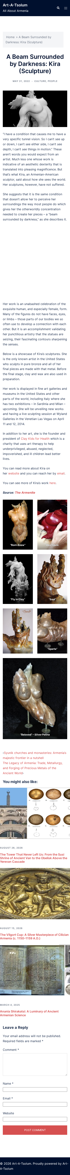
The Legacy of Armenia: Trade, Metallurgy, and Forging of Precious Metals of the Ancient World (33, 768)
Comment (11, 1050)
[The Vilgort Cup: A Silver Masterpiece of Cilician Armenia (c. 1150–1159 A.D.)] (35, 893)
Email (8, 1098)
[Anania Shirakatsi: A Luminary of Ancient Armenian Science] (35, 970)
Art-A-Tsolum (15, 5)
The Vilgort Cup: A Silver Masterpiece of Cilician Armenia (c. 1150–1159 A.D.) (34, 936)
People (52, 81)
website (13, 473)
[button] (58, 8)
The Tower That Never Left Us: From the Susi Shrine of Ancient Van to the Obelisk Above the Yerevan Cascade (33, 858)
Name (8, 1083)
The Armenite (25, 492)
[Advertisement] (35, 261)
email (61, 473)
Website (8, 1113)
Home (10, 37)
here (52, 483)
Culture (40, 81)
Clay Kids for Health (35, 438)
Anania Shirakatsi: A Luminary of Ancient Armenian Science (29, 1013)
